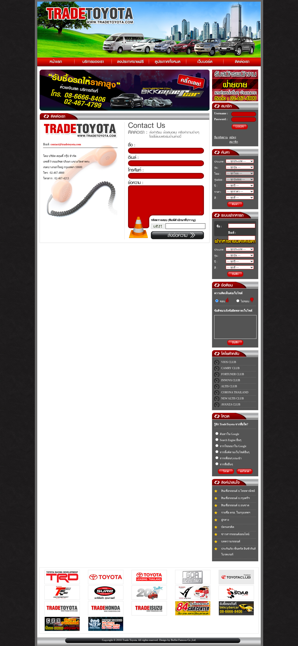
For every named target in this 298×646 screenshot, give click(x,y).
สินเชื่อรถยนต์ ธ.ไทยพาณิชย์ (238, 491)
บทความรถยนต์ (230, 541)
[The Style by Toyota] (236, 598)
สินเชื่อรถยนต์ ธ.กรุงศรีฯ (235, 498)
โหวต (226, 471)
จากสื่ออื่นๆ (226, 464)
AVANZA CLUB (230, 404)
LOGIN (240, 126)
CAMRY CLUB (230, 368)
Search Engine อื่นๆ (230, 440)
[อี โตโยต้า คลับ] (236, 583)
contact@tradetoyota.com (66, 144)
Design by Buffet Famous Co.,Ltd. (177, 640)
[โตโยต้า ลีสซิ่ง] (149, 583)
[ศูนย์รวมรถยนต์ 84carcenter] (192, 614)
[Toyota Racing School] (192, 598)
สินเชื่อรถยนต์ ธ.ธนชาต (235, 505)
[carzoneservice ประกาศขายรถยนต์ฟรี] (62, 630)
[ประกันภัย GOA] (192, 583)
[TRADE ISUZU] (149, 614)
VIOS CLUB (228, 362)
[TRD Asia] (62, 583)
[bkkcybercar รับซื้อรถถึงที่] (236, 614)
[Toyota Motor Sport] (62, 598)
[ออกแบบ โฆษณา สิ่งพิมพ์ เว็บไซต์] (105, 630)
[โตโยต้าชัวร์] (105, 598)
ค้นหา (235, 204)
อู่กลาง (225, 519)
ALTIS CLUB (229, 386)
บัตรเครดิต (227, 527)
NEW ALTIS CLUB (232, 398)
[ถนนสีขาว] (149, 598)
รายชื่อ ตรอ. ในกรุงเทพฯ (235, 512)
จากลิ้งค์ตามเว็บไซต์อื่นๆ (234, 452)
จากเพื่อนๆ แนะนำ (230, 458)
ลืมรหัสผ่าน (221, 137)
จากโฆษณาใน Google (232, 446)
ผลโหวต (244, 471)
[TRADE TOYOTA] (62, 614)
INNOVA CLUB (230, 380)
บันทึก (235, 274)
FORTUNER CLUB (232, 374)
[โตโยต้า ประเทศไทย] (105, 583)
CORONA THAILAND (234, 392)
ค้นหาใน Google (229, 434)
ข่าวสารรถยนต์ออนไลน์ (235, 534)
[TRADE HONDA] (105, 614)
